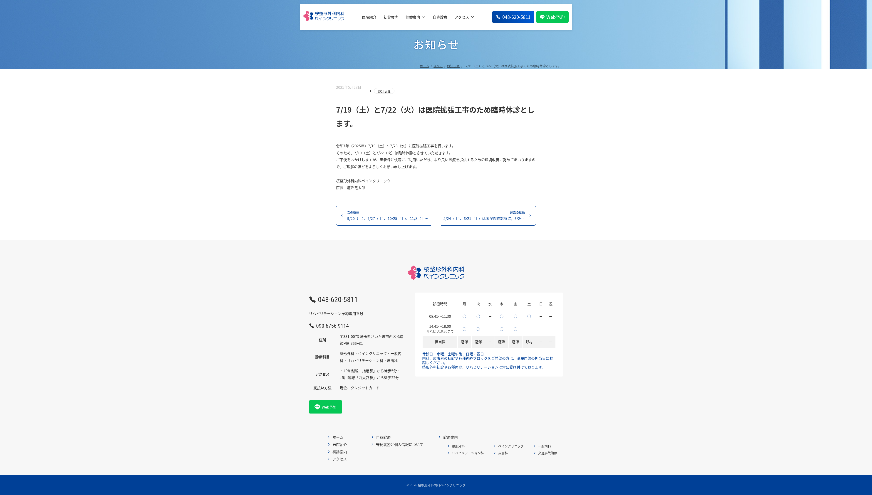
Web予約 (555, 17)
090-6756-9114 (332, 325)
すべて (438, 65)
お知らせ (453, 65)
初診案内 (391, 17)
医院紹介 (369, 17)
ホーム (424, 65)
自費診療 (440, 17)
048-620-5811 (516, 17)
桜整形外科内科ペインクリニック (442, 485)
